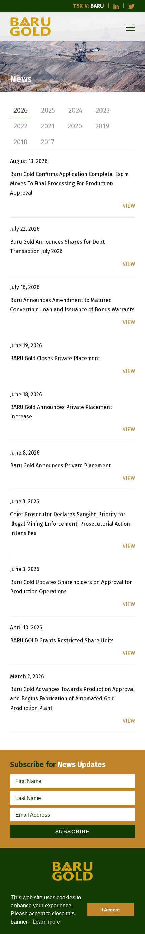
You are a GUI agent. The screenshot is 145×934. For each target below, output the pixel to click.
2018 (20, 142)
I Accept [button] (111, 909)
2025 (48, 110)
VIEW (129, 206)
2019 (102, 126)
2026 (20, 110)
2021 (47, 126)
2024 (75, 110)
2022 (20, 126)
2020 (75, 126)
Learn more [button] (46, 922)
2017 (47, 142)
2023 (103, 110)
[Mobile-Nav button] (130, 27)
